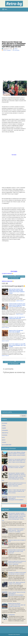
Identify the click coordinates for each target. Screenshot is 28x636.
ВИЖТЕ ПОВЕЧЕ (19, 300)
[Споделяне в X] (5, 283)
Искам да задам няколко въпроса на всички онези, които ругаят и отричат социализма (17, 484)
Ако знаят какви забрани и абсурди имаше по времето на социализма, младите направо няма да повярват (16, 454)
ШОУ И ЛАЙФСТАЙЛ (6, 444)
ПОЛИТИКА (4, 435)
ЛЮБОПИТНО (5, 432)
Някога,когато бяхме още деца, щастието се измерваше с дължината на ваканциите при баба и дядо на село (14, 44)
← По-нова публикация (8, 276)
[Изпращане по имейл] (2, 283)
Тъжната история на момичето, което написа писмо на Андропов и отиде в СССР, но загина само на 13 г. (17, 305)
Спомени (9, 50)
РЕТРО (4, 50)
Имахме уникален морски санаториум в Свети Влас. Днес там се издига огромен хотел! (16, 605)
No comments (16, 50)
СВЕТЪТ (3, 440)
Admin (15, 48)
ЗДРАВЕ (4, 425)
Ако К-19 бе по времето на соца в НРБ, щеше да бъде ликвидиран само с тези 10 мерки (17, 345)
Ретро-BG (18, 634)
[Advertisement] (14, 27)
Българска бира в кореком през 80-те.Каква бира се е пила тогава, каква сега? (16, 551)
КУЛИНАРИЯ (5, 430)
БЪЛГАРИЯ (4, 423)
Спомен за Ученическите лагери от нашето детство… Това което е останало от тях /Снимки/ (16, 530)
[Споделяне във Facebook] (7, 283)
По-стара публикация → (14, 278)
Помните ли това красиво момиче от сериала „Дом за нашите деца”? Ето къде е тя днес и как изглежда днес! (17, 461)
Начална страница (20, 276)
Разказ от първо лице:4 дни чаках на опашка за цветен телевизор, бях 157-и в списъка (17, 491)
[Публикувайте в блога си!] (4, 283)
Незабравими (11, 614)
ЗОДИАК (4, 428)
